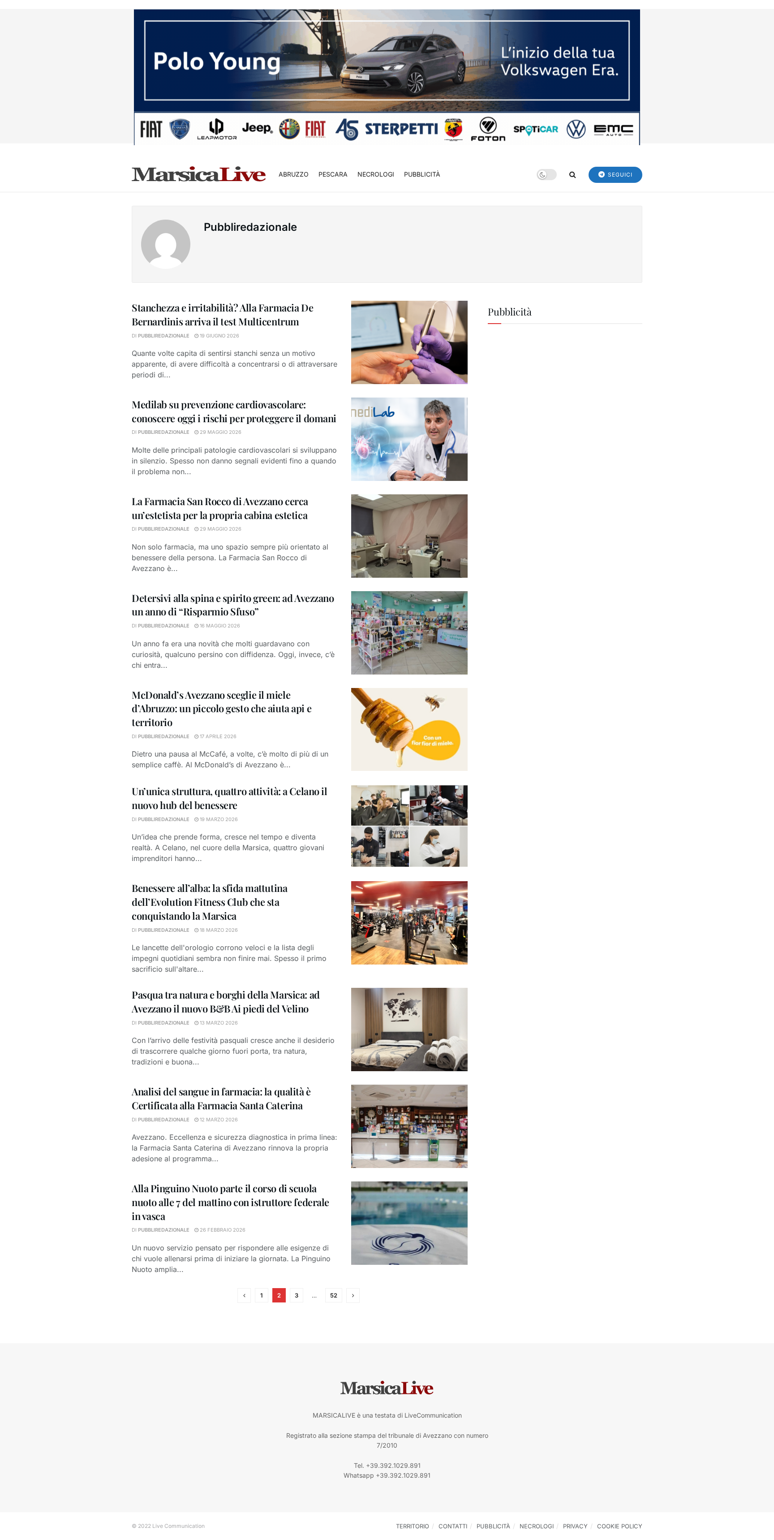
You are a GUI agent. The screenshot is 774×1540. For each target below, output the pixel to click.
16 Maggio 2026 (219, 626)
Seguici (619, 174)
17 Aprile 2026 (217, 736)
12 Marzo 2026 (218, 1119)
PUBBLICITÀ (422, 174)
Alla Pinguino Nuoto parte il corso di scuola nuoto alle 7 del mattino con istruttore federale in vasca (230, 1202)
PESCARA (333, 174)
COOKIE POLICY (619, 1526)
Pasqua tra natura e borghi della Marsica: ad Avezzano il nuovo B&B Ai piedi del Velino (226, 1001)
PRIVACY (575, 1526)
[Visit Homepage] (199, 174)
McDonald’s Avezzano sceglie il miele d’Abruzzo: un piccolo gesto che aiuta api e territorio (221, 708)
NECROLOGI (375, 174)
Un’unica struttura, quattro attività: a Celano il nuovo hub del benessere (229, 798)
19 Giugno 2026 (218, 336)
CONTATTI (453, 1526)
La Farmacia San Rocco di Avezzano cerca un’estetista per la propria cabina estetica (220, 508)
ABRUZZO (294, 174)
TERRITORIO (412, 1526)
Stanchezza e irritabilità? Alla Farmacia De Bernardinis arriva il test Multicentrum (222, 314)
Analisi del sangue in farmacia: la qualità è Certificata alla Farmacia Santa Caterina (221, 1098)
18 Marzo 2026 (218, 930)
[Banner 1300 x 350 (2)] (387, 76)
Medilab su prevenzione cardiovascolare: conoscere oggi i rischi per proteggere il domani (234, 411)
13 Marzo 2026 (218, 1023)
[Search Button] (572, 174)
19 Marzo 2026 (218, 819)
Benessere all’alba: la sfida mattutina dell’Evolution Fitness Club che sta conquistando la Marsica (209, 901)
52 (333, 1295)
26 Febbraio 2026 (221, 1230)
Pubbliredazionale (163, 336)
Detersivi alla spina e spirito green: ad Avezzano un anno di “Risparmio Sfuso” (233, 605)
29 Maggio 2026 (219, 432)
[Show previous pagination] (244, 1295)
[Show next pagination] (353, 1295)
